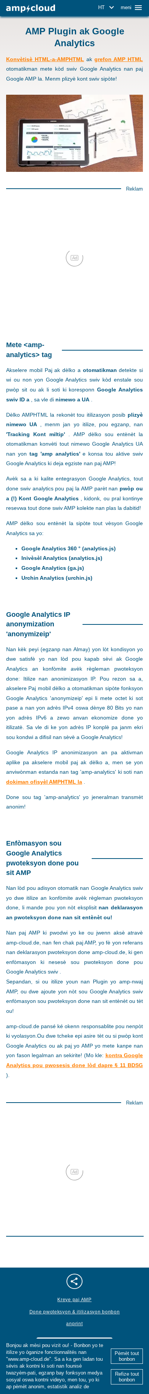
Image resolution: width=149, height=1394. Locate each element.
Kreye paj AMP (74, 1299)
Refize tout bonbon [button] (127, 1377)
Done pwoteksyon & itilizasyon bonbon (74, 1312)
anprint (74, 1323)
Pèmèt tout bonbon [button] (127, 1356)
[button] (107, 7)
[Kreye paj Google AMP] (30, 9)
